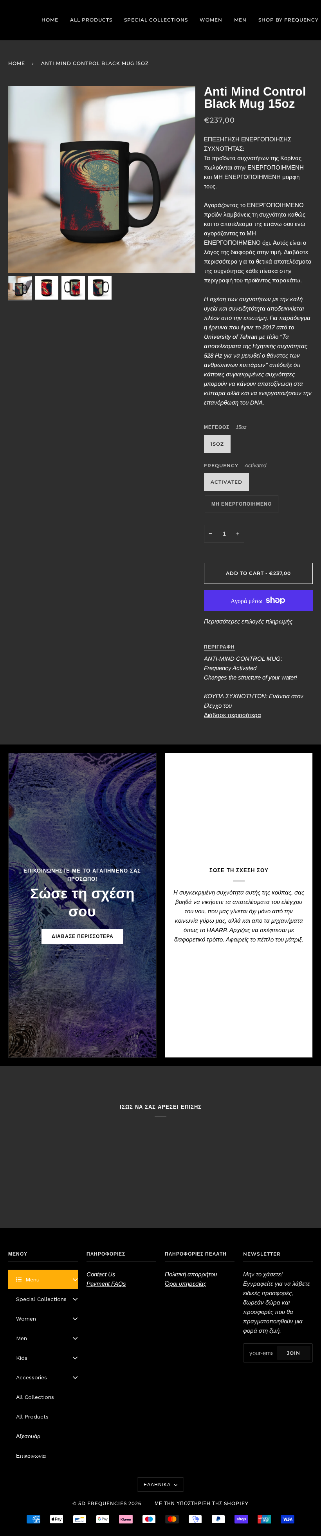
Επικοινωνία (31, 1456)
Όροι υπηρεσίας (185, 1283)
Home (16, 63)
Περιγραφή (219, 647)
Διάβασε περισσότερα (232, 715)
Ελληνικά (158, 1484)
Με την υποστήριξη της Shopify (202, 1503)
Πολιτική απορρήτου (191, 1274)
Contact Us (101, 1274)
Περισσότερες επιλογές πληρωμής (248, 621)
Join (293, 1353)
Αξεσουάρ (28, 1436)
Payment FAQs (106, 1283)
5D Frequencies (102, 1503)
